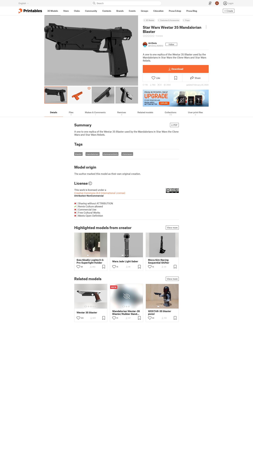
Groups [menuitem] (144, 11)
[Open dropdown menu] (206, 27)
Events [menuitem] (132, 11)
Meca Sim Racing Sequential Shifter (158, 261)
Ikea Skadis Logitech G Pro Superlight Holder (90, 261)
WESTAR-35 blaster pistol (159, 312)
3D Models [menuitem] (52, 11)
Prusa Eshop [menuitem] (175, 11)
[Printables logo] (30, 10)
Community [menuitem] (91, 11)
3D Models (150, 20)
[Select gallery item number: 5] (95, 306)
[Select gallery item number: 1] (88, 255)
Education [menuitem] (158, 11)
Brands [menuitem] (120, 11)
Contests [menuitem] (106, 11)
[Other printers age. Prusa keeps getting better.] (176, 98)
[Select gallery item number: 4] (130, 255)
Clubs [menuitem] (77, 11)
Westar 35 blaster (87, 312)
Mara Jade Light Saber (125, 261)
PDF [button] (175, 125)
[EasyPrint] (210, 3)
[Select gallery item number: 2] (90, 255)
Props (187, 20)
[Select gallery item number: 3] (93, 255)
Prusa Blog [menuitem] (191, 11)
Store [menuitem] (66, 11)
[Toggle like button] (78, 266)
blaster (78, 154)
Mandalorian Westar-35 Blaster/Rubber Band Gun (126, 312)
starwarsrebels (110, 154)
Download (177, 68)
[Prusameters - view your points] (217, 3)
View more (172, 227)
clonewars (127, 154)
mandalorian (92, 154)
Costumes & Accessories (169, 20)
